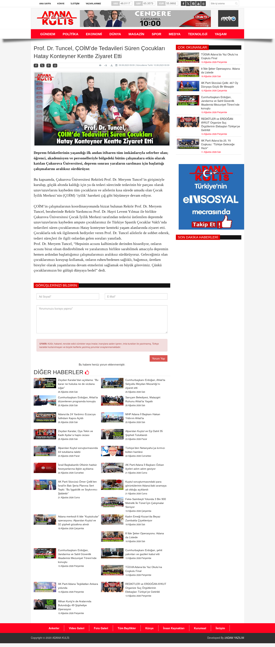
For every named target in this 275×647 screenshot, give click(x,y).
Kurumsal (200, 628)
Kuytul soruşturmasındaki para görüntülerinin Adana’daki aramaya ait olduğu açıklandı (145, 485)
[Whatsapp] (55, 66)
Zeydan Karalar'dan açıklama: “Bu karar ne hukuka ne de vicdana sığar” (78, 383)
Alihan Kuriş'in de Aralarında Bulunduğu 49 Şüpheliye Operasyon (74, 605)
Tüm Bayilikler (127, 628)
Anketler (54, 628)
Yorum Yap (158, 358)
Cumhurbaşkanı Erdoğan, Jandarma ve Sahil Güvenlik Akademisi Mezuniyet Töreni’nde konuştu (220, 102)
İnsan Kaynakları (173, 628)
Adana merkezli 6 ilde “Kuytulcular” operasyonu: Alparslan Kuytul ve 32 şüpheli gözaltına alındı (78, 520)
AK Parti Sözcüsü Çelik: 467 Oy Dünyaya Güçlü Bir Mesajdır (219, 84)
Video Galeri (76, 628)
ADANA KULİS (60, 638)
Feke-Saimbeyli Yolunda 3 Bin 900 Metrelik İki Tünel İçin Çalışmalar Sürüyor (145, 503)
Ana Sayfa (45, 3)
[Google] (48, 66)
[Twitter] (42, 65)
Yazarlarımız (93, 3)
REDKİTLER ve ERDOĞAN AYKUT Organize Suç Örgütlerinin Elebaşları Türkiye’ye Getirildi (145, 587)
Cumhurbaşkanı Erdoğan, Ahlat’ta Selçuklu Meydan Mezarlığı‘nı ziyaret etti (145, 383)
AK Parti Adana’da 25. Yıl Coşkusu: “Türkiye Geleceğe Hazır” (218, 144)
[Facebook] (36, 66)
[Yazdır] (100, 65)
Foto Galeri (101, 628)
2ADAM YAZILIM (234, 638)
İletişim (75, 3)
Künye (60, 3)
